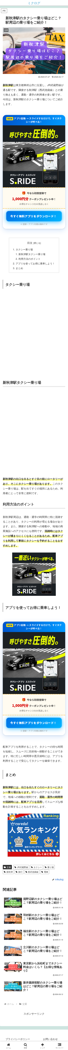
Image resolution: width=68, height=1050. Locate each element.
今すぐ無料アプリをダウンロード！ (33, 216)
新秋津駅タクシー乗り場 (31, 254)
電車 (46, 871)
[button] (61, 666)
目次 (29, 242)
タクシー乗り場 (24, 249)
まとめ (19, 268)
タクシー (37, 867)
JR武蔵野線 (22, 867)
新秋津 (9, 871)
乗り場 (50, 867)
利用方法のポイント (29, 258)
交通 (9, 867)
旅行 (20, 871)
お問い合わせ (50, 1039)
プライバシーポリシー (18, 1039)
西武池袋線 (33, 871)
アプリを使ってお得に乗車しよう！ (35, 263)
